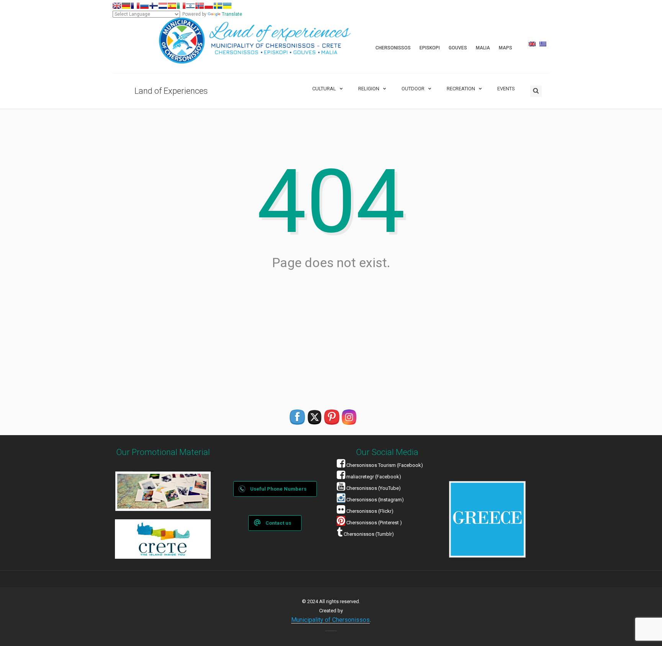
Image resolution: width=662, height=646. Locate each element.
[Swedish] (218, 6)
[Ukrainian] (227, 6)
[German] (126, 6)
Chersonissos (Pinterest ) (374, 522)
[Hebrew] (190, 6)
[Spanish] (172, 6)
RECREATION (461, 88)
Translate (232, 14)
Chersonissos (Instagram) (374, 499)
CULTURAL (324, 88)
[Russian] (144, 6)
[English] (117, 6)
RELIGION (368, 88)
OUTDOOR (412, 88)
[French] (135, 6)
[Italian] (181, 6)
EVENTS (506, 88)
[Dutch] (163, 6)
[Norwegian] (199, 6)
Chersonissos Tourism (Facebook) (384, 465)
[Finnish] (153, 6)
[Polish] (209, 6)
